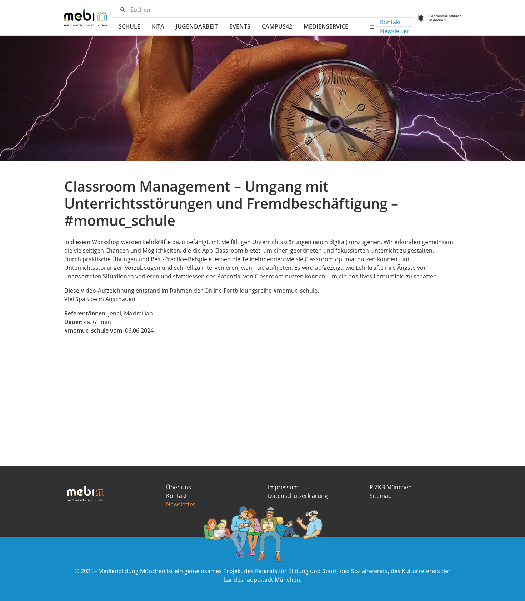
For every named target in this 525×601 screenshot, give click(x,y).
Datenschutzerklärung (298, 496)
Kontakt (390, 22)
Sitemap (381, 496)
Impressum (283, 487)
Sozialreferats (369, 571)
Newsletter (394, 31)
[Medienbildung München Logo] (88, 17)
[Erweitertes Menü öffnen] (372, 27)
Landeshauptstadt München (262, 580)
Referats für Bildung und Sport (296, 571)
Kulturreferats (421, 571)
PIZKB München (391, 487)
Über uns (178, 487)
